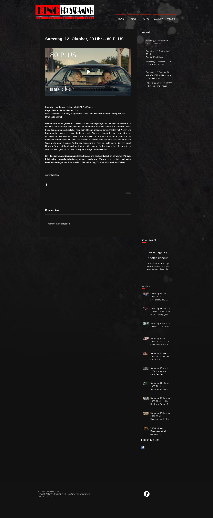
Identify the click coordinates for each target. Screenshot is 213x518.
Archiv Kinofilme (52, 175)
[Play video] (88, 72)
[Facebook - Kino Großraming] (147, 493)
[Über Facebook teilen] (46, 184)
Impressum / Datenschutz (49, 491)
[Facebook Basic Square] (142, 447)
